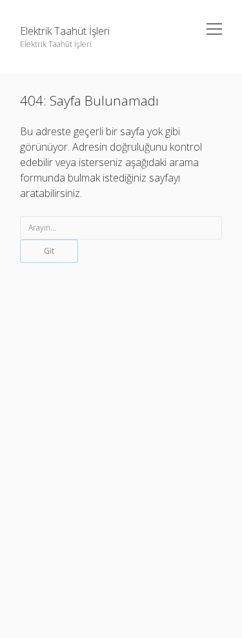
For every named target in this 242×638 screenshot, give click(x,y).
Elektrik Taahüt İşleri (65, 31)
